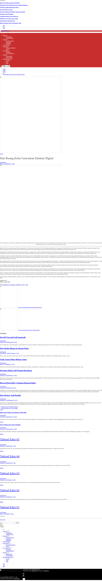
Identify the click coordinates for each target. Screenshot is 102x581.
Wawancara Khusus (10, 48)
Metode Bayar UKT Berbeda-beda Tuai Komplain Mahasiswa (14, 5)
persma (23, 284)
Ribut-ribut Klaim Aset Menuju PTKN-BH (10, 3)
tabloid (1, 434)
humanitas (8, 42)
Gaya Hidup (6, 50)
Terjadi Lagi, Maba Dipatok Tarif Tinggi (9, 7)
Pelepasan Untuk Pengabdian (6, 14)
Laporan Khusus (10, 41)
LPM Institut (3, 162)
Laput (1, 409)
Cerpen (7, 60)
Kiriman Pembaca (7, 59)
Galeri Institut (6, 45)
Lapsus (1, 422)
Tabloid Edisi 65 (9, 439)
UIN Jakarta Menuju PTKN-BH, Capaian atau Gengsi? (12, 11)
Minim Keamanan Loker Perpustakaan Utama (10, 23)
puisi (7, 61)
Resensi (5, 55)
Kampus (5, 35)
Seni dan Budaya (10, 53)
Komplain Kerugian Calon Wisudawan (9, 16)
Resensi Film (9, 56)
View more (2, 519)
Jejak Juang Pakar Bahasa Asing (13, 359)
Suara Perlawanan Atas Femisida (10, 425)
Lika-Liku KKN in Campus (6, 9)
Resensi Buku (9, 57)
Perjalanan (8, 52)
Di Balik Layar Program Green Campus (9, 18)
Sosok (7, 49)
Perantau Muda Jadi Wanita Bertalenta (16, 370)
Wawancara (6, 46)
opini (7, 63)
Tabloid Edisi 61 (9, 507)
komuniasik (12, 284)
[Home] (3, 34)
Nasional (5, 39)
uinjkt (26, 284)
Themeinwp (16, 578)
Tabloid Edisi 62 (9, 490)
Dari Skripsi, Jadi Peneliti (10, 395)
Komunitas (8, 43)
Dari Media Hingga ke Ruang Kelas (14, 348)
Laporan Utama (9, 38)
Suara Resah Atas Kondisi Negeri (7, 20)
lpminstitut (18, 284)
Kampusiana (9, 36)
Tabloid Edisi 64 (9, 456)
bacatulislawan (5, 284)
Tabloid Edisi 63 (9, 473)
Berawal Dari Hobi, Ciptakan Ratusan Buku (18, 383)
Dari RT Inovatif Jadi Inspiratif (13, 337)
